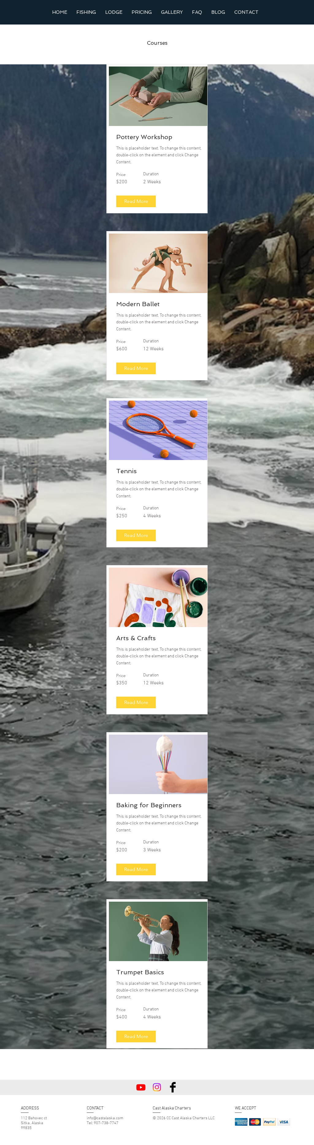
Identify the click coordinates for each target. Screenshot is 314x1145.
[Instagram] (156, 1087)
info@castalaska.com (105, 1118)
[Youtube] (141, 1087)
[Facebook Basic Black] (172, 1087)
